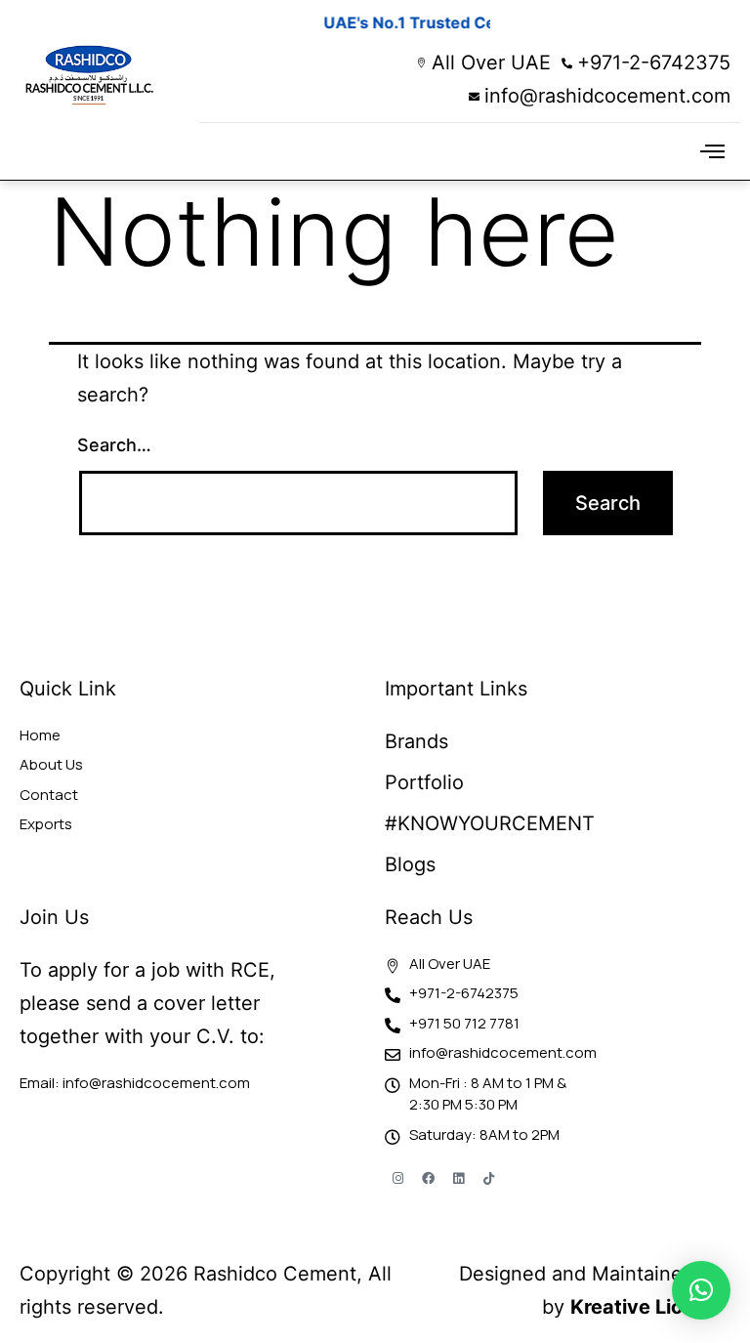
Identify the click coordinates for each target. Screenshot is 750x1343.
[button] (711, 151)
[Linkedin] (458, 1178)
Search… (114, 445)
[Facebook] (427, 1178)
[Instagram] (397, 1178)
